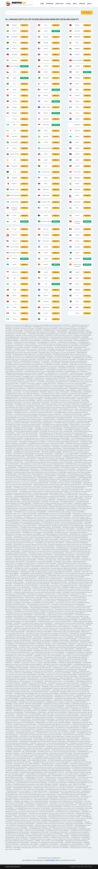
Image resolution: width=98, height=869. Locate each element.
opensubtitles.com (52, 860)
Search (87, 12)
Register (82, 3)
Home (42, 3)
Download (56, 31)
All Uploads (73, 866)
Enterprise (49, 3)
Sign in (89, 3)
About (75, 3)
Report (90, 866)
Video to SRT (59, 3)
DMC (86, 866)
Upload (68, 3)
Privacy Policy (80, 866)
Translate (24, 25)
